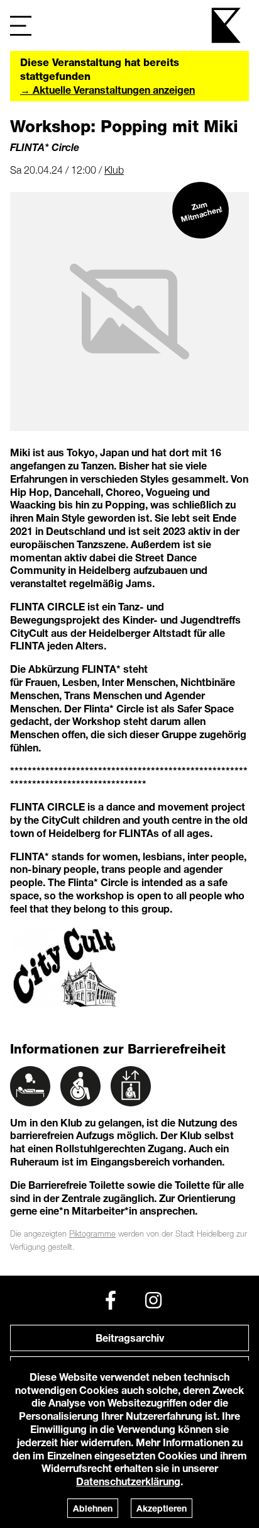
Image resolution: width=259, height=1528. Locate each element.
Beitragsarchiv (130, 1338)
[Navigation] (20, 25)
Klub (114, 170)
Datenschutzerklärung (128, 1481)
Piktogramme (92, 1234)
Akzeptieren (161, 1508)
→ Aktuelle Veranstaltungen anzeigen (107, 90)
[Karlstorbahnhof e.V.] (227, 25)
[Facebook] (110, 1300)
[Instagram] (153, 1300)
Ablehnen (93, 1508)
